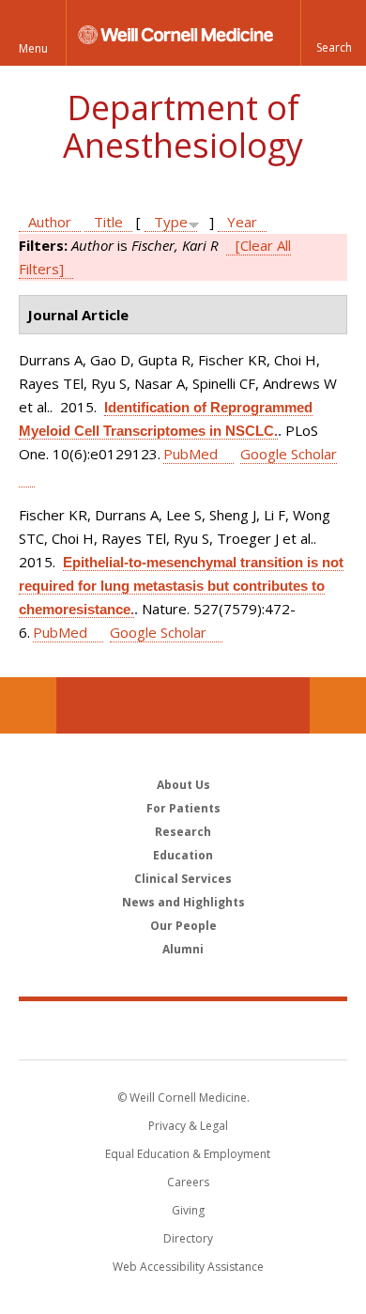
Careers (188, 1182)
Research (183, 832)
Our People (183, 926)
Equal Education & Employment (187, 1154)
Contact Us (338, 705)
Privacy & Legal (188, 1126)
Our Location (28, 705)
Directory (188, 1238)
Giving (188, 1210)
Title (108, 221)
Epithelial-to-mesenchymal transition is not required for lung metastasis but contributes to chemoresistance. (181, 585)
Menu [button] (33, 48)
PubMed (190, 453)
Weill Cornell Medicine (183, 1029)
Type (171, 221)
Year (242, 221)
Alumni (183, 949)
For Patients (183, 808)
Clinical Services (183, 879)
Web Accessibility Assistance (188, 1267)
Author (49, 221)
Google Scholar (158, 632)
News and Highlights (183, 902)
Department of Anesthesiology (183, 126)
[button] (333, 33)
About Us (183, 785)
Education (183, 855)
